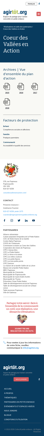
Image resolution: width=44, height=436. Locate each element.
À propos (8, 393)
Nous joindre (21, 379)
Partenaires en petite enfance (19, 402)
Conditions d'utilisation (15, 419)
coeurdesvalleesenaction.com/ (14, 193)
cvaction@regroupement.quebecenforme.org (20, 215)
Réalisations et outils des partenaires (18, 27)
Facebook (39, 3)
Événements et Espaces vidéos (19, 406)
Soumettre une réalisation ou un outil (22, 329)
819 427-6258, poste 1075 (13, 211)
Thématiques (10, 398)
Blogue (7, 415)
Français (31, 4)
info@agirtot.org (31, 348)
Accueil (8, 389)
